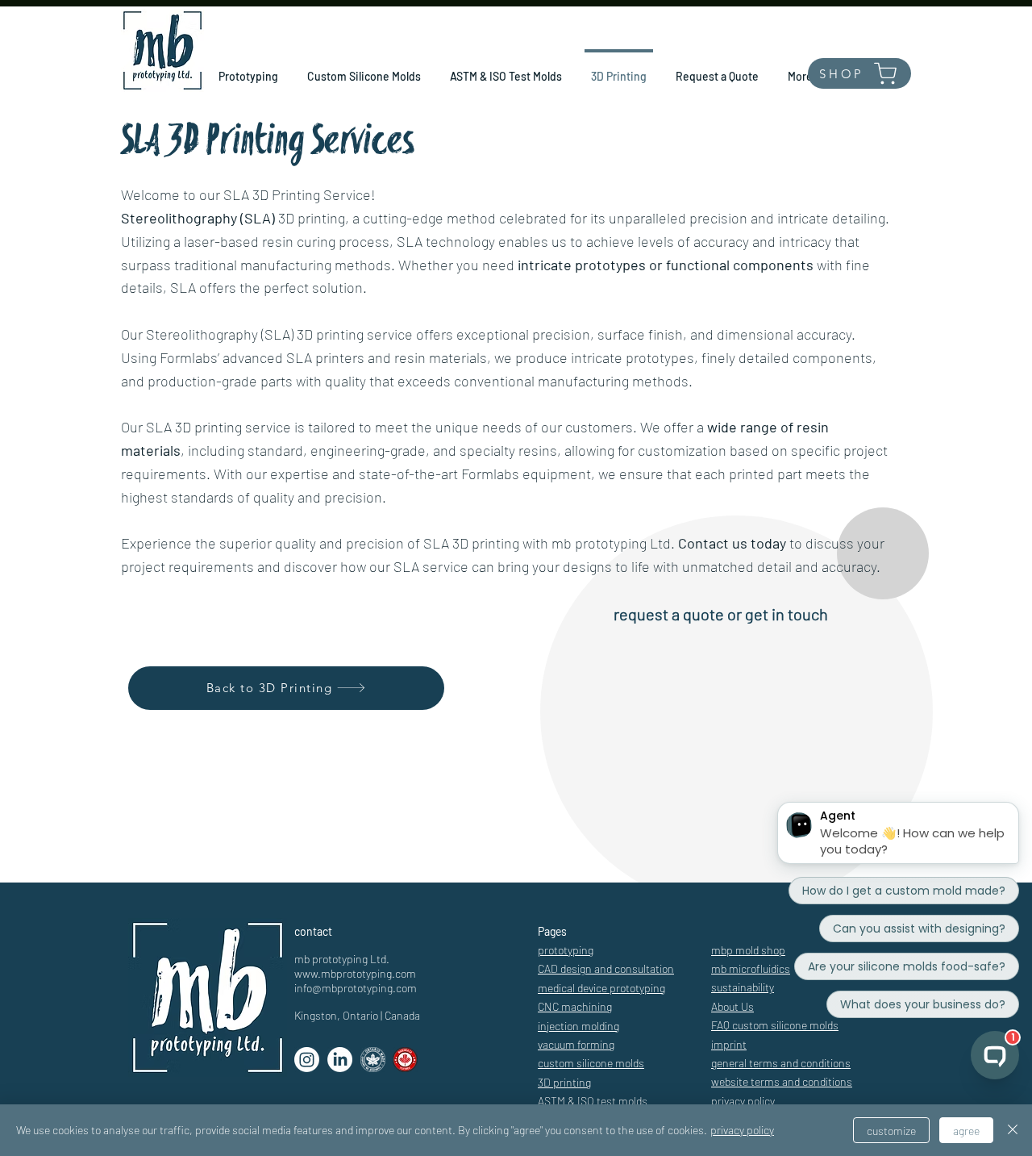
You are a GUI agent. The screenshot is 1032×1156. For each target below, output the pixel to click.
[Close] (1012, 1130)
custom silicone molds (591, 1063)
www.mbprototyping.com (355, 973)
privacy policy (742, 1130)
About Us (732, 1006)
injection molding (578, 1026)
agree (966, 1130)
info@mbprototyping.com (355, 988)
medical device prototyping (601, 988)
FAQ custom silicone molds (774, 1025)
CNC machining (575, 1006)
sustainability (742, 987)
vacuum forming (576, 1044)
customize (891, 1130)
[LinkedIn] (339, 1059)
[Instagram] (306, 1059)
